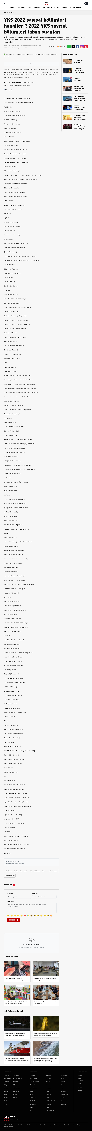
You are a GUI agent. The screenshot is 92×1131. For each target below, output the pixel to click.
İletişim (80, 1090)
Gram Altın (33, 1097)
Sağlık (56, 8)
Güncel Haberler (10, 875)
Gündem (13, 8)
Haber (63, 1088)
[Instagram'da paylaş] (82, 47)
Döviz (31, 1091)
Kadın (5, 1104)
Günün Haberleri (34, 1081)
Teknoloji (64, 8)
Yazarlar (21, 8)
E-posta (35, 893)
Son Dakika (7, 1078)
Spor (43, 8)
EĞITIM (14, 12)
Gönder (12, 920)
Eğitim (15, 1085)
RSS (31, 1110)
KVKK (79, 1084)
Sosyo (15, 1097)
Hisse (31, 1107)
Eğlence (63, 1104)
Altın (31, 1094)
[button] (5, 4)
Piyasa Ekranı (34, 1085)
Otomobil (16, 1091)
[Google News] (60, 46)
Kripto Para (33, 1101)
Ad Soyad (10, 893)
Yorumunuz (10, 901)
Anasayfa (7, 12)
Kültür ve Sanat (76, 8)
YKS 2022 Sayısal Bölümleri (38, 871)
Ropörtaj (63, 1085)
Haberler (6, 1075)
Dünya (29, 8)
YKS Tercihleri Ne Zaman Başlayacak (16, 871)
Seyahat (15, 1081)
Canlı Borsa (33, 1088)
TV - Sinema (64, 1094)
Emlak (15, 1094)
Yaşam (49, 8)
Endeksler (33, 1104)
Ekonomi (37, 8)
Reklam (80, 1087)
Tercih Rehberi (17, 1088)
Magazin (6, 1091)
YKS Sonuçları (53, 871)
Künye (80, 1075)
